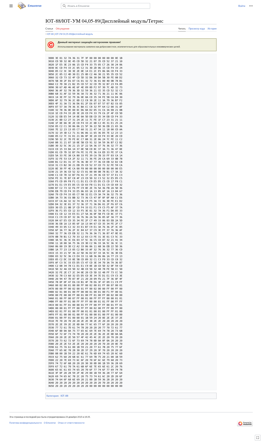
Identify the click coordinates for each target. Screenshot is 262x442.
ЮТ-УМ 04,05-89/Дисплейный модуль (74, 34)
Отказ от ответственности (71, 423)
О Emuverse (50, 423)
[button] (11, 6)
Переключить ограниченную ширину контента (258, 439)
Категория (52, 395)
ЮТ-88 (50, 34)
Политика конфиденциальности (25, 423)
